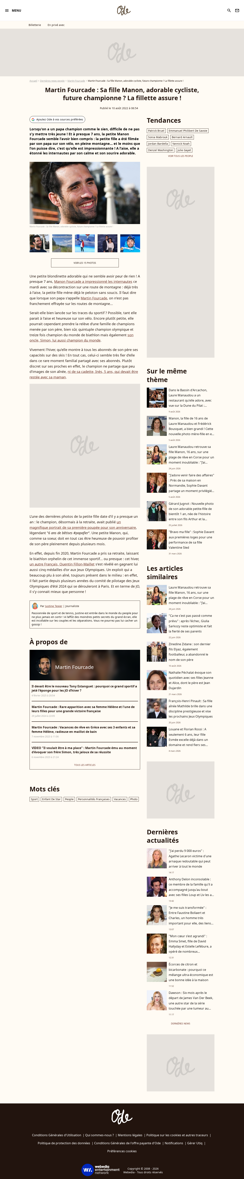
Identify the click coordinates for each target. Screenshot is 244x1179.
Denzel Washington (160, 150)
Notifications (174, 1143)
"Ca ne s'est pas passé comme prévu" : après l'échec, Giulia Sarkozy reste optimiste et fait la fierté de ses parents (190, 623)
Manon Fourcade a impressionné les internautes (93, 281)
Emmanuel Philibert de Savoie (188, 130)
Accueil (33, 80)
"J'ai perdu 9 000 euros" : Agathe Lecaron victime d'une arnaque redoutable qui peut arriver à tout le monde (190, 859)
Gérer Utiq (194, 1143)
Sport (34, 799)
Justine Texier (53, 606)
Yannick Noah (181, 143)
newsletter (237, 10)
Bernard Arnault (182, 137)
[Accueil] (123, 10)
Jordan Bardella (158, 143)
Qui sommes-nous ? (99, 1135)
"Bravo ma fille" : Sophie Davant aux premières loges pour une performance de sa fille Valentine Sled (191, 540)
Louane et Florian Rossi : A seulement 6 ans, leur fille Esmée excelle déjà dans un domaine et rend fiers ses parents (188, 739)
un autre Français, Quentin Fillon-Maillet (62, 564)
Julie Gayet (184, 150)
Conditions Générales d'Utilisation (56, 1135)
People (69, 799)
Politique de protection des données (64, 1143)
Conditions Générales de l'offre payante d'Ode (127, 1143)
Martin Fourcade (76, 80)
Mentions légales (130, 1135)
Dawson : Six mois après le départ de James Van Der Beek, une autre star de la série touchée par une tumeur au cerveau (191, 1003)
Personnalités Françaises (94, 799)
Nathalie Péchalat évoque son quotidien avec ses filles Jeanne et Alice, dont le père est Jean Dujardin (191, 680)
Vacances (120, 799)
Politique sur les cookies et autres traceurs (177, 1135)
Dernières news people (52, 80)
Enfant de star (51, 799)
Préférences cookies (122, 1151)
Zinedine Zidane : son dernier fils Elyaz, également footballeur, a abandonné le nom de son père (190, 652)
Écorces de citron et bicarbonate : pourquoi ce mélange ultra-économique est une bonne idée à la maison (191, 972)
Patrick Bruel (156, 130)
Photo (133, 799)
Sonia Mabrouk (157, 137)
